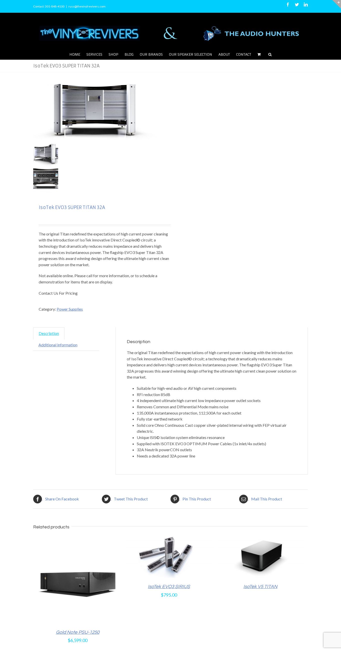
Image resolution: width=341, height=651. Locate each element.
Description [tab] (49, 333)
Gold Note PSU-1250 (77, 632)
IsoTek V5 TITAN (260, 586)
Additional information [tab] (57, 344)
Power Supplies (70, 309)
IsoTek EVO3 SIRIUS (169, 586)
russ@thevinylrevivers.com (87, 6)
